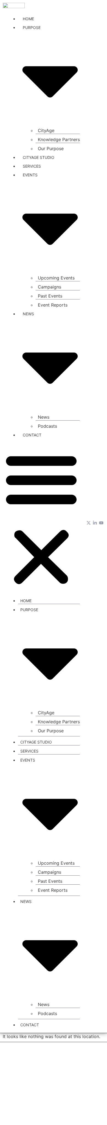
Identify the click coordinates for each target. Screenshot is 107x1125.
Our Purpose (51, 148)
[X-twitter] (89, 523)
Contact (32, 435)
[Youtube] (101, 523)
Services (32, 166)
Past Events (50, 296)
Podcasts (47, 426)
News (43, 417)
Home (28, 18)
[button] (41, 518)
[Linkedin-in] (95, 523)
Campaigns (49, 287)
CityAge (46, 130)
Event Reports (52, 305)
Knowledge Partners (59, 139)
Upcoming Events (56, 278)
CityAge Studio (38, 157)
